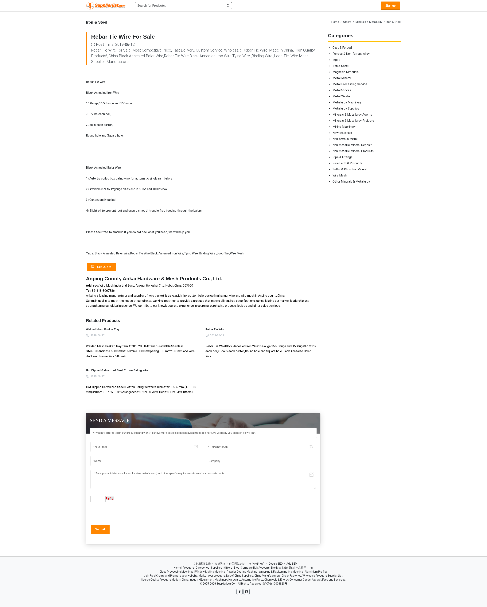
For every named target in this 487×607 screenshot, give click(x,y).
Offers (347, 22)
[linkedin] (247, 592)
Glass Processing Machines (176, 571)
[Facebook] (239, 592)
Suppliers (216, 567)
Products (188, 567)
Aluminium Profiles (316, 571)
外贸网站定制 (237, 563)
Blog (236, 567)
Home (335, 22)
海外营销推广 (257, 563)
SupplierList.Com (226, 583)
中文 (310, 567)
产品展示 (301, 567)
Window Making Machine (210, 571)
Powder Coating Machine (242, 571)
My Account (261, 567)
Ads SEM (291, 563)
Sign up (390, 5)
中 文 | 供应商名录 (200, 563)
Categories (202, 567)
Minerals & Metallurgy (369, 22)
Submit (100, 529)
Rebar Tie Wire (214, 329)
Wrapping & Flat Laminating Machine (281, 571)
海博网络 (220, 563)
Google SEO (276, 563)
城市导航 (288, 567)
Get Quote (103, 267)
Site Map (276, 567)
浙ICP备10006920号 (275, 583)
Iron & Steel (393, 22)
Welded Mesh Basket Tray (102, 329)
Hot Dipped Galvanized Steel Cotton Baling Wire (117, 370)
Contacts (247, 567)
